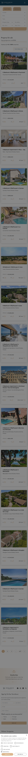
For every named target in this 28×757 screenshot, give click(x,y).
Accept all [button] (7, 754)
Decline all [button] (20, 754)
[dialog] (14, 745)
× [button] (26, 735)
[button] (14, 751)
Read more (9, 740)
